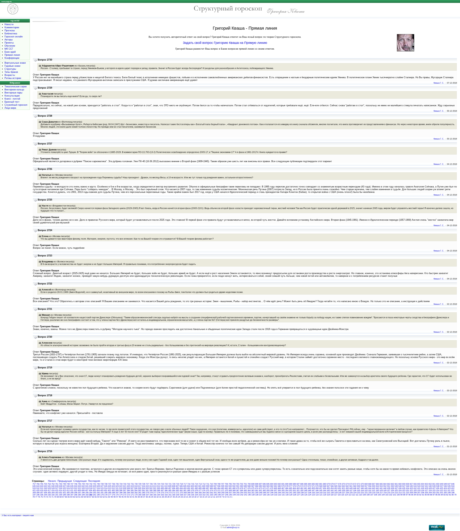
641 (49, 486)
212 (400, 492)
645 (34, 486)
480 (234, 488)
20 (190, 497)
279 (147, 492)
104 (383, 495)
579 (283, 486)
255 (238, 492)
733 (124, 484)
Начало (52, 481)
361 (260, 490)
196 (38, 495)
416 (53, 490)
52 (104, 497)
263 (207, 492)
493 (185, 488)
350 (301, 490)
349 (305, 490)
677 (335, 484)
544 (415, 486)
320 (415, 490)
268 (188, 492)
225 (351, 492)
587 (252, 486)
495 (177, 488)
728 (143, 484)
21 (187, 497)
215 (388, 492)
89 (428, 495)
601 (200, 486)
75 (42, 497)
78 (34, 497)
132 (279, 495)
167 (147, 495)
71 (52, 497)
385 (169, 490)
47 (117, 497)
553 (381, 486)
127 (298, 495)
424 (445, 488)
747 (71, 484)
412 (68, 490)
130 (287, 495)
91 (423, 495)
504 (143, 488)
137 (260, 495)
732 (128, 484)
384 (173, 490)
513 (109, 488)
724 (158, 484)
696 (264, 484)
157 (185, 495)
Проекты (9, 42)
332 (369, 490)
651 (434, 484)
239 (298, 492)
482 (226, 488)
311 (448, 490)
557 (366, 486)
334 (362, 490)
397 (124, 490)
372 (218, 490)
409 (79, 490)
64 (71, 497)
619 (132, 486)
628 (98, 486)
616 (143, 486)
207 (418, 492)
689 (290, 484)
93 (418, 495)
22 (184, 497)
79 (455, 495)
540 (430, 486)
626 (105, 486)
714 (196, 484)
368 (234, 490)
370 (226, 490)
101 (394, 495)
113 (349, 495)
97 (407, 495)
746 (75, 484)
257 (230, 492)
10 (217, 497)
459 (313, 488)
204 (430, 492)
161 (170, 495)
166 (151, 495)
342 (332, 490)
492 (188, 488)
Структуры (10, 69)
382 (181, 490)
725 (155, 484)
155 (192, 495)
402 (105, 490)
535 (449, 486)
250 (256, 492)
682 (317, 484)
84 (442, 495)
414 (60, 490)
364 (249, 490)
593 (230, 486)
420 (38, 490)
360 (264, 490)
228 (339, 492)
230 (332, 492)
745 (79, 484)
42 (131, 497)
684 (309, 484)
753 (49, 484)
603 (192, 486)
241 (290, 492)
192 (53, 495)
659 (403, 484)
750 (60, 484)
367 (237, 490)
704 (234, 484)
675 (343, 484)
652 (430, 484)
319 (418, 490)
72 (50, 497)
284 (128, 492)
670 (362, 484)
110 (360, 495)
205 (426, 492)
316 (430, 490)
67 (63, 497)
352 (294, 490)
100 (398, 495)
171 (132, 495)
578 (286, 486)
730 (136, 484)
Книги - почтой (12, 98)
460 (309, 488)
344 (324, 490)
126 (302, 495)
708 (218, 484)
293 (94, 492)
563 (343, 486)
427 (434, 488)
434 (407, 488)
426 (437, 488)
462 (301, 488)
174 (121, 495)
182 (90, 495)
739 (102, 484)
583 (268, 486)
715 (192, 484)
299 (71, 492)
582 (271, 486)
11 (214, 497)
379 (192, 490)
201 (441, 492)
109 (364, 495)
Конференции (11, 58)
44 (125, 497)
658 (407, 484)
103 (386, 495)
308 (38, 492)
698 (256, 484)
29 (166, 497)
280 (143, 492)
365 (245, 490)
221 (366, 492)
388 (158, 490)
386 (166, 490)
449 (351, 488)
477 (245, 488)
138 (256, 495)
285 (124, 492)
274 (166, 492)
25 (176, 497)
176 (113, 495)
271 (177, 492)
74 (44, 497)
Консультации (12, 95)
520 (83, 488)
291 (102, 492)
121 (321, 495)
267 (192, 492)
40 (136, 497)
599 (207, 486)
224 (354, 492)
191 (56, 495)
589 (245, 486)
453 (335, 488)
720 (173, 484)
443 (373, 488)
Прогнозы (9, 30)
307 (41, 492)
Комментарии (11, 27)
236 (309, 492)
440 (385, 488)
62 (77, 497)
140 (249, 495)
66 (66, 497)
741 (94, 484)
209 (411, 492)
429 (426, 488)
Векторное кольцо (14, 89)
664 (385, 484)
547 (403, 486)
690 (286, 484)
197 (34, 495)
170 (136, 495)
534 (452, 486)
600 (203, 486)
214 (392, 492)
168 (143, 495)
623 (117, 486)
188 (68, 495)
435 (403, 488)
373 (215, 490)
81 (450, 495)
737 (109, 484)
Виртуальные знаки (15, 62)
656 (415, 484)
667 (373, 484)
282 (136, 492)
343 (328, 490)
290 (105, 492)
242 (287, 492)
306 (45, 492)
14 (206, 497)
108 (368, 495)
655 (418, 484)
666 (377, 484)
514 (105, 488)
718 (181, 484)
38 (141, 497)
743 (87, 484)
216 (385, 492)
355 (283, 490)
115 (342, 495)
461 (305, 488)
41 (133, 497)
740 (98, 484)
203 (434, 492)
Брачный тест (11, 101)
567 (328, 486)
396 (128, 490)
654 (422, 484)
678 (332, 484)
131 (283, 495)
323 (403, 490)
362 (256, 490)
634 (75, 486)
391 (147, 490)
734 (121, 484)
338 (347, 490)
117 (335, 495)
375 (207, 490)
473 (260, 488)
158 (181, 495)
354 (286, 490)
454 (332, 488)
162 (166, 495)
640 (53, 486)
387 (162, 490)
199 (449, 492)
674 (347, 484)
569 (320, 486)
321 (411, 490)
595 (222, 486)
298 (75, 492)
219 (373, 492)
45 (122, 497)
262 (211, 492)
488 (203, 488)
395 (132, 490)
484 (218, 488)
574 (301, 486)
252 (249, 492)
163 (162, 495)
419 (41, 490)
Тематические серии (15, 86)
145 (230, 495)
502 (151, 488)
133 (275, 495)
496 (173, 488)
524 (68, 488)
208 (415, 492)
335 (358, 490)
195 (41, 495)
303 (56, 492)
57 (90, 497)
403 (102, 490)
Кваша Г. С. (439, 83)
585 (260, 486)
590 (241, 486)
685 (305, 484)
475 (252, 488)
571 (313, 486)
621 (124, 486)
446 (362, 488)
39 (139, 497)
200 (445, 492)
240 (294, 492)
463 (298, 488)
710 (211, 484)
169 (139, 495)
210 (407, 492)
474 (256, 488)
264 (204, 492)
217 (381, 492)
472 (264, 488)
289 (109, 492)
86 (436, 495)
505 (139, 488)
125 (305, 495)
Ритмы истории (12, 78)
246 (271, 492)
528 (53, 488)
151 (207, 495)
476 (249, 488)
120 (324, 495)
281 (139, 492)
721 (170, 484)
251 (253, 492)
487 (207, 488)
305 (49, 492)
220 (370, 492)
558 (362, 486)
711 (207, 484)
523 (71, 488)
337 (351, 490)
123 (313, 495)
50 (109, 497)
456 (324, 488)
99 (401, 495)
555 (373, 486)
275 (162, 492)
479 (237, 488)
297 (79, 492)
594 (226, 486)
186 (75, 495)
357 (275, 490)
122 (317, 495)
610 (166, 486)
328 (385, 490)
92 (420, 495)
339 (343, 490)
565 (335, 486)
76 (39, 497)
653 (426, 484)
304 (53, 492)
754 (45, 484)
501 (154, 488)
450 (347, 488)
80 (453, 495)
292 (98, 492)
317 (426, 490)
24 (179, 497)
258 (226, 492)
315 (434, 490)
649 (441, 484)
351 (298, 490)
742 (90, 484)
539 (434, 486)
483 (222, 488)
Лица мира (10, 108)
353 (290, 490)
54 (98, 497)
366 (241, 490)
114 (346, 495)
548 (400, 486)
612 (158, 486)
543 (418, 486)
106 (375, 495)
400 (113, 490)
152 (204, 495)
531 (41, 488)
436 (400, 488)
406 (90, 490)
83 (444, 495)
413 (64, 490)
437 (396, 488)
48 (114, 497)
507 (132, 488)
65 (69, 497)
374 (211, 490)
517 (94, 488)
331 (373, 490)
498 (166, 488)
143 (238, 495)
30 (163, 497)
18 (195, 497)
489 (200, 488)
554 (377, 486)
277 (155, 492)
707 (222, 484)
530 (45, 488)
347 (313, 490)
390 (151, 490)
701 (245, 484)
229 (336, 492)
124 (309, 495)
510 (120, 488)
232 (324, 492)
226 (347, 492)
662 (392, 484)
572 (309, 486)
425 (441, 488)
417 (49, 490)
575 (298, 486)
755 (41, 484)
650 (437, 484)
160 (173, 495)
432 (415, 488)
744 (83, 484)
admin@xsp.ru (233, 527)
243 (283, 492)
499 (162, 488)
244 (279, 492)
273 (170, 492)
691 (283, 484)
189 (64, 495)
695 (268, 484)
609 (169, 486)
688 (294, 484)
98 (404, 495)
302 (60, 492)
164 (158, 495)
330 (377, 490)
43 (128, 497)
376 (203, 490)
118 (332, 495)
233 (321, 492)
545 (411, 486)
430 (422, 488)
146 (226, 495)
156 (188, 495)
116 (339, 495)
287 (117, 492)
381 (185, 490)
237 (305, 492)
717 (185, 484)
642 (45, 486)
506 (135, 488)
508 (128, 488)
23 (182, 497)
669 (366, 484)
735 (117, 484)
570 (317, 486)
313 (441, 490)
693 (275, 484)
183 (87, 495)
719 (177, 484)
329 (381, 490)
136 (264, 495)
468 (279, 488)
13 (209, 497)
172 (128, 495)
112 (353, 495)
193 (49, 495)
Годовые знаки (12, 66)
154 (196, 495)
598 (211, 486)
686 (301, 484)
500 (158, 488)
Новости (8, 24)
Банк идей (10, 51)
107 (371, 495)
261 (215, 492)
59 (85, 497)
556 (369, 486)
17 (198, 497)
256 (234, 492)
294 (90, 492)
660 (400, 484)
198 (452, 492)
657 (411, 484)
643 (41, 486)
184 (83, 495)
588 (249, 486)
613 (155, 486)
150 (211, 495)
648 (445, 484)
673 (351, 484)
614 (151, 486)
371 (222, 490)
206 (422, 492)
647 (449, 484)
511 (117, 488)
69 (58, 497)
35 (149, 497)
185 (79, 495)
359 (268, 490)
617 (139, 486)
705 (230, 484)
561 (351, 486)
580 (279, 486)
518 (90, 488)
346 (317, 490)
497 (169, 488)
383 (177, 490)
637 (64, 486)
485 (215, 488)
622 (121, 486)
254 (241, 492)
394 (135, 490)
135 (268, 495)
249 (260, 492)
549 (396, 486)
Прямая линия (12, 55)
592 (234, 486)
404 (98, 490)
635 (71, 486)
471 (268, 488)
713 (200, 484)
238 (302, 492)
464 (294, 488)
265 (200, 492)
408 (83, 490)
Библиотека (10, 33)
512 (113, 488)
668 (369, 484)
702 (241, 484)
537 (441, 486)
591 (237, 486)
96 (409, 495)
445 (366, 488)
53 (101, 497)
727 (147, 484)
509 (124, 488)
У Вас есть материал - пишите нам (18, 515)
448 (354, 488)
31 (160, 497)
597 (215, 486)
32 (158, 497)
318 (422, 490)
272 (173, 492)
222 (362, 492)
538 (437, 486)
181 (94, 495)
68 (60, 497)
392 (143, 490)
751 (56, 484)
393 (139, 490)
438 (392, 488)
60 (82, 497)
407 (86, 490)
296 (83, 492)
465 (290, 488)
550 (392, 486)
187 (71, 495)
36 (147, 497)
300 (68, 492)
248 (264, 492)
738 (105, 484)
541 (426, 486)
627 (102, 486)
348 (309, 490)
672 (354, 484)
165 (155, 495)
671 (358, 484)
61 (79, 497)
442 (377, 488)
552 (385, 486)
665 (381, 484)
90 (426, 495)
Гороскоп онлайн (13, 36)
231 (328, 492)
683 (313, 484)
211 (403, 492)
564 (339, 486)
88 (431, 495)
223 (358, 492)
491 (192, 488)
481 (230, 488)
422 (452, 488)
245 (275, 492)
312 (445, 490)
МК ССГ (8, 48)
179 (102, 495)
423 (449, 488)
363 (252, 490)
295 (87, 492)
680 (324, 484)
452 (339, 488)
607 (177, 486)
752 (53, 484)
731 (132, 484)
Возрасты (9, 75)
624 (113, 486)
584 (264, 486)
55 (96, 497)
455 (328, 488)
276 (158, 492)
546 (407, 486)
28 (168, 497)
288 (113, 492)
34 (152, 497)
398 (120, 490)
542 (422, 486)
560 (354, 486)
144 (234, 495)
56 (93, 497)
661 (396, 484)
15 (203, 497)
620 (128, 486)
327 (388, 490)
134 (271, 495)
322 (407, 490)
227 (343, 492)
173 (124, 495)
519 (87, 488)
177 (109, 495)
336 (354, 490)
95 (412, 495)
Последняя (94, 481)
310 (452, 490)
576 (294, 486)
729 (139, 484)
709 (215, 484)
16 (201, 497)
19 (193, 497)
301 (64, 492)
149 (215, 495)
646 (452, 484)
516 (98, 488)
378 (196, 490)
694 (271, 484)
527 (56, 488)
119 (328, 495)
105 (379, 495)
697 (260, 484)
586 (256, 486)
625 (109, 486)
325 (396, 490)
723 (162, 484)
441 (381, 488)
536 (445, 486)
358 (271, 490)
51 (106, 497)
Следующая (80, 481)
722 (166, 484)
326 (392, 490)
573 (305, 486)
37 (144, 497)
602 (196, 486)
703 (237, 484)
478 (241, 488)
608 (173, 486)
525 (64, 488)
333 (366, 490)
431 (418, 488)
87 (434, 495)
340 (339, 490)
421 (34, 490)
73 (47, 497)
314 (437, 490)
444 (369, 488)
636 (68, 486)
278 (151, 492)
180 (98, 495)
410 (75, 490)
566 (332, 486)
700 (249, 484)
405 (94, 490)
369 (230, 490)
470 (271, 488)
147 (222, 495)
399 (117, 490)
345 (320, 490)
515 (102, 488)
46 (120, 497)
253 (245, 492)
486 (211, 488)
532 (38, 488)
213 (396, 492)
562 (347, 486)
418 (45, 490)
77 (36, 497)
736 (113, 484)
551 (388, 486)
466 (286, 488)
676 (339, 484)
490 (196, 488)
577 (290, 486)
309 (34, 492)
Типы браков (11, 72)
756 (38, 484)
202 (437, 492)
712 (204, 484)
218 (377, 492)
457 (320, 488)
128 (294, 495)
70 (55, 497)
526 (60, 488)
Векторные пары (13, 92)
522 (75, 488)
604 (188, 486)
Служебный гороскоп (15, 105)
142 (241, 495)
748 (68, 484)
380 (188, 490)
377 (200, 490)
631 (87, 486)
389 (154, 490)
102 (390, 495)
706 (226, 484)
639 (56, 486)
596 (218, 486)
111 (357, 495)
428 (430, 488)
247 (268, 492)
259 (222, 492)
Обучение (9, 45)
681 (320, 484)
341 (335, 490)
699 (252, 484)
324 (400, 490)
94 (415, 495)
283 (132, 492)
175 (117, 495)
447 (358, 488)
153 (200, 495)
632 (83, 486)
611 (162, 486)
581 (275, 486)
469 (275, 488)
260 (219, 492)
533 (34, 488)
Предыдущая (65, 481)
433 (411, 488)
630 (90, 486)
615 (147, 486)
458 (317, 488)
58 (87, 497)
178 (105, 495)
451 (343, 488)
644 (38, 486)
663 (388, 484)
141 (245, 495)
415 (56, 490)
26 (174, 497)
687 (298, 484)
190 (60, 495)
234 (317, 492)
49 (112, 497)
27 (171, 497)
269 (185, 492)
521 (79, 488)
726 (151, 484)
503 (147, 488)
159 (177, 495)
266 (196, 492)
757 (34, 484)
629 (94, 486)
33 (155, 497)
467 (283, 488)
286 (121, 492)
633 (79, 486)
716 (188, 484)
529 (49, 488)
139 (253, 495)
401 (109, 490)
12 (211, 497)
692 (279, 484)
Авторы (8, 39)
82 (447, 495)
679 (328, 484)
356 (279, 490)
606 (181, 486)
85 (439, 495)
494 (181, 488)
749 (64, 484)
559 (358, 486)
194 (45, 495)
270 (181, 492)
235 (313, 492)
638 (60, 486)
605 (185, 486)
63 (74, 497)
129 (290, 495)
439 (388, 488)
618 (136, 486)
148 (219, 495)
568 (324, 486)
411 (71, 490)
